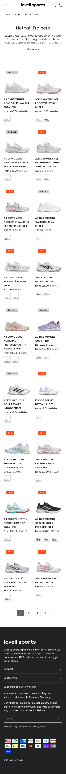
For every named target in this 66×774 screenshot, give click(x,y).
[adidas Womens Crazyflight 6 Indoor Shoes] (48, 501)
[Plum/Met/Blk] (54, 538)
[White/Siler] (7, 296)
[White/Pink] (38, 118)
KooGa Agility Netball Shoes (44, 402)
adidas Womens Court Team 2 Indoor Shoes (14, 404)
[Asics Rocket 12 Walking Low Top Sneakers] (17, 561)
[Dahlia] (7, 597)
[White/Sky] (15, 359)
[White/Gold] (46, 356)
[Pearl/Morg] (7, 359)
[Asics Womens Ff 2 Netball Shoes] (48, 561)
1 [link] (20, 613)
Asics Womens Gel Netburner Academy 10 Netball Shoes (48, 162)
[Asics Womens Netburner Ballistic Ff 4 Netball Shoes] (17, 200)
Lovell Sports (17, 760)
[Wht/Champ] (7, 177)
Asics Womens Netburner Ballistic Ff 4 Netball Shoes (16, 222)
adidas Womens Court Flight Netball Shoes (45, 340)
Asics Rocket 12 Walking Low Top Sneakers (15, 582)
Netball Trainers (32, 14)
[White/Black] (38, 292)
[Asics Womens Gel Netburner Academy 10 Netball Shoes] (48, 141)
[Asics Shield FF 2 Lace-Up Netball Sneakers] (48, 442)
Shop (17, 14)
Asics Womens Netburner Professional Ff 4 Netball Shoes (15, 342)
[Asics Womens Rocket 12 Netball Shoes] (17, 260)
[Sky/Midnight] (46, 177)
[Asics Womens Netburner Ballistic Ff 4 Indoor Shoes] (17, 141)
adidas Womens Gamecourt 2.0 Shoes (45, 222)
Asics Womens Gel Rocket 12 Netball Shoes (46, 103)
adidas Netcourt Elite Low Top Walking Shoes (15, 463)
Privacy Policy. (39, 726)
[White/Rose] (7, 237)
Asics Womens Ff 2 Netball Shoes (46, 580)
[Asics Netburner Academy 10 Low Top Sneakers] (17, 81)
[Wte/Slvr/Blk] (38, 538)
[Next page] (45, 613)
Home (7, 14)
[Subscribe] (58, 718)
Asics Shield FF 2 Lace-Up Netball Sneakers (45, 463)
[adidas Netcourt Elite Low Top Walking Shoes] (17, 442)
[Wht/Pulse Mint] (7, 478)
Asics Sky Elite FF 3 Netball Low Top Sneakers (15, 523)
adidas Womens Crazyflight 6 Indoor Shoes (45, 523)
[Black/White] (46, 118)
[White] (38, 237)
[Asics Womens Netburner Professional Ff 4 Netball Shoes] (17, 319)
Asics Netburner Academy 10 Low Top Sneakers (17, 103)
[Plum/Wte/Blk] (38, 356)
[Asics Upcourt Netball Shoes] (48, 260)
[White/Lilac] (38, 415)
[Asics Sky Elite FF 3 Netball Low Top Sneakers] (17, 501)
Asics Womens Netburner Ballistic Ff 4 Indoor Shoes (16, 162)
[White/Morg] (38, 177)
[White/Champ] (7, 118)
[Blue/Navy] (46, 538)
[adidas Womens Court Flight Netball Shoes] (48, 319)
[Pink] (15, 296)
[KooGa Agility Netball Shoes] (48, 382)
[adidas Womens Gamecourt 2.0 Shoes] (48, 200)
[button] (5, 5)
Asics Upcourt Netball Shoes (44, 279)
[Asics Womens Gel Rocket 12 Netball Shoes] (48, 81)
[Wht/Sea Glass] (7, 538)
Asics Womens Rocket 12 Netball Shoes (15, 281)
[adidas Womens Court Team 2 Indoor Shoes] (17, 382)
